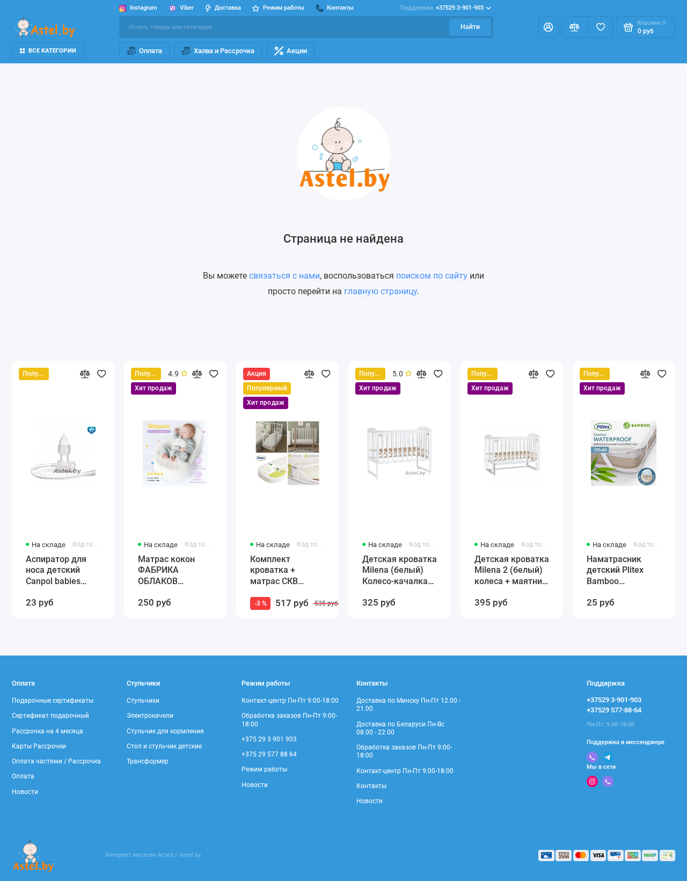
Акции (297, 51)
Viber (187, 7)
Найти (470, 27)
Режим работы (264, 769)
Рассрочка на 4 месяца (47, 731)
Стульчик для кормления (165, 731)
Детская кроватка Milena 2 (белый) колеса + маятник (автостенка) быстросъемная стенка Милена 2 (511, 571)
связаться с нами (284, 276)
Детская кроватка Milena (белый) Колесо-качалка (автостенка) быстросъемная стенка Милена (399, 571)
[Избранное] (600, 27)
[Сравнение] (574, 27)
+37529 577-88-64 (614, 710)
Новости (25, 792)
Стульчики (143, 700)
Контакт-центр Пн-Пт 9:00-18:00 (290, 700)
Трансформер (148, 761)
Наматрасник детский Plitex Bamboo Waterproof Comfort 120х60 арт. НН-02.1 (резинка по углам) (618, 571)
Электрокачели (150, 715)
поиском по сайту (431, 276)
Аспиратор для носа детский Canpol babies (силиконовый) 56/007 (56, 571)
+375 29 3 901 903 (269, 739)
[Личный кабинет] (548, 27)
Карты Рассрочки (39, 746)
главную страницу (380, 291)
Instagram (143, 7)
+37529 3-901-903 (442, 7)
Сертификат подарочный (50, 715)
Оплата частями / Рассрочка (56, 761)
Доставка (228, 7)
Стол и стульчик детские (164, 746)
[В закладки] (102, 374)
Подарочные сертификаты (52, 700)
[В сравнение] (84, 374)
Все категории (52, 50)
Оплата (150, 51)
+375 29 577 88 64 (269, 754)
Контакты (371, 786)
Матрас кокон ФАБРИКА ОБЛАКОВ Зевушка (166, 571)
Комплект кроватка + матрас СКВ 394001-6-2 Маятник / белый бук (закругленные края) (285, 571)
